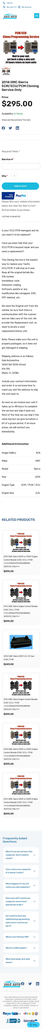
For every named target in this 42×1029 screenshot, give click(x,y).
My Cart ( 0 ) (12, 7)
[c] (6, 71)
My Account (26, 7)
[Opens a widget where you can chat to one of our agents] (33, 1025)
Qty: (5, 176)
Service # (8, 159)
